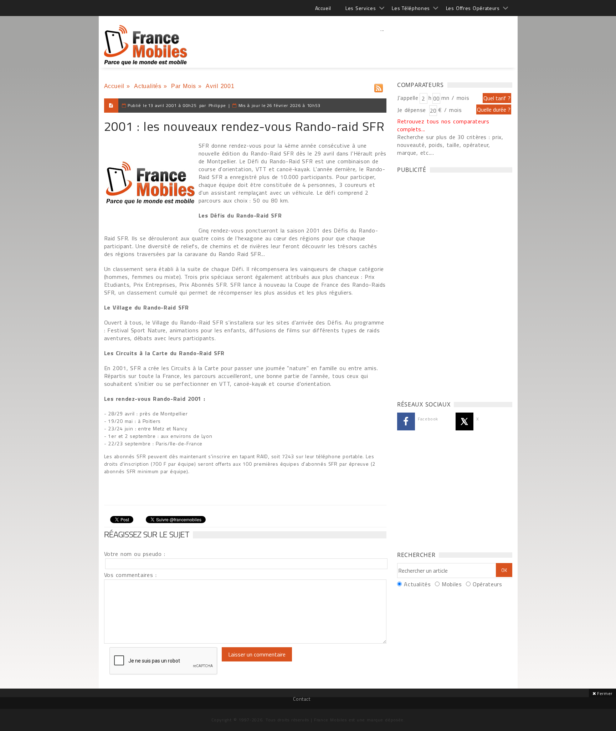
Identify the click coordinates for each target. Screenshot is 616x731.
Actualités (147, 86)
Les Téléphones (411, 8)
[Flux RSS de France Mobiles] (378, 86)
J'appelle (408, 98)
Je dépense (412, 110)
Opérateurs (487, 584)
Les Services (360, 8)
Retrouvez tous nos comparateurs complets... (443, 125)
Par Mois (183, 86)
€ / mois (450, 110)
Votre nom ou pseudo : (134, 554)
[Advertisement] (382, 45)
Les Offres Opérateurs (473, 8)
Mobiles (452, 584)
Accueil (323, 8)
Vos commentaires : (130, 575)
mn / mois (455, 98)
